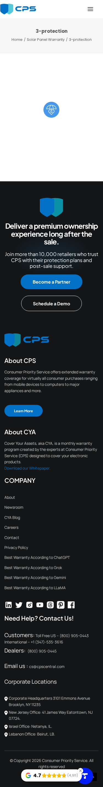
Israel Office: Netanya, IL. (30, 726)
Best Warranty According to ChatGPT (37, 557)
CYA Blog (12, 517)
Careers (11, 527)
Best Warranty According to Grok (33, 567)
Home (17, 39)
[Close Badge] (80, 770)
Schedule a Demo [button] (51, 303)
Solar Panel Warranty (46, 39)
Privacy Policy (16, 547)
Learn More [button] (23, 410)
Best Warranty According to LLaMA (35, 587)
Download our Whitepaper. (27, 468)
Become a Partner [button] (51, 282)
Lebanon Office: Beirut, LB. (32, 734)
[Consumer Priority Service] (18, 9)
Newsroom (13, 507)
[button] (90, 9)
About (9, 497)
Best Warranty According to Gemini (35, 577)
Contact (11, 537)
